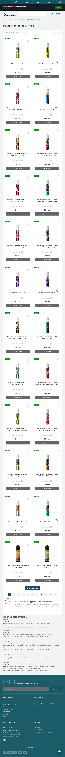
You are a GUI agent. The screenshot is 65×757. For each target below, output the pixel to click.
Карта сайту (6, 711)
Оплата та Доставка (9, 702)
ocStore (35, 747)
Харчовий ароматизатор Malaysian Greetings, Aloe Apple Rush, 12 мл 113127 (25, 627)
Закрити (58, 7)
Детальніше (6, 8)
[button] (27, 2)
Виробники (6, 714)
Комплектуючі (38, 729)
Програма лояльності (9, 704)
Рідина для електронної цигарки (16, 19)
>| (55, 594)
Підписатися (55, 689)
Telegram (4, 740)
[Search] (44, 14)
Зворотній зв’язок (8, 709)
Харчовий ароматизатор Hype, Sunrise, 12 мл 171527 (18, 659)
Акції (4, 716)
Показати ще (33, 588)
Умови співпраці (8, 707)
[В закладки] (28, 39)
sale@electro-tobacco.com (11, 730)
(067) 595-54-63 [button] (8, 727)
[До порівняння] (28, 41)
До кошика (18, 76)
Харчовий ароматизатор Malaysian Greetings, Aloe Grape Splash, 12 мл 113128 (26, 649)
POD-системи (37, 727)
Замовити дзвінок (55, 15)
